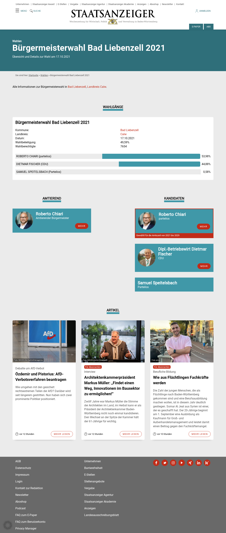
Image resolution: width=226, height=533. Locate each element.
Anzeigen (141, 4)
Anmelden (205, 11)
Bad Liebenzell (77, 86)
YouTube (182, 463)
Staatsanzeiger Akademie (121, 4)
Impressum (22, 474)
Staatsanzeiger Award (43, 4)
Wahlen (44, 75)
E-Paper (196, 26)
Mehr (81, 226)
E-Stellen (62, 4)
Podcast (20, 508)
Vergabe (74, 4)
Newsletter (167, 4)
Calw (123, 134)
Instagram (173, 463)
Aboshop (154, 4)
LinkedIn (199, 463)
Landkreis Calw (96, 86)
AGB (18, 461)
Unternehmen (22, 4)
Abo (209, 26)
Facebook (156, 463)
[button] (8, 525)
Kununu (207, 463)
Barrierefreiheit (93, 468)
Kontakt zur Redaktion (29, 488)
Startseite (33, 75)
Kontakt (180, 4)
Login (18, 481)
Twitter (165, 463)
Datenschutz (23, 468)
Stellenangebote (94, 481)
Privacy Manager (25, 528)
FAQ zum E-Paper (26, 515)
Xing (190, 463)
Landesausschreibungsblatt (101, 515)
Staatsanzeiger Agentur (93, 4)
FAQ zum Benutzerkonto (30, 521)
